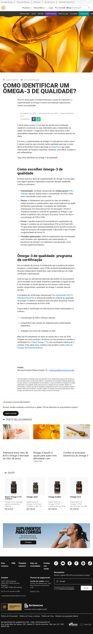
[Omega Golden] (57, 486)
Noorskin (37, 2)
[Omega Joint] (36, 486)
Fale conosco (4, 564)
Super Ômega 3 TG (40, 342)
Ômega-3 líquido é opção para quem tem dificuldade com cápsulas (45, 456)
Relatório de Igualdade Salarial (66, 616)
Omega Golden (54, 497)
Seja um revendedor (35, 564)
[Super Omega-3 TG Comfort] (14, 486)
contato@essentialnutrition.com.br (13, 596)
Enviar (86, 588)
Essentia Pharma (23, 2)
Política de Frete (48, 616)
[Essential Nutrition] (3, 7)
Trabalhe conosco (22, 564)
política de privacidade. (66, 589)
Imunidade (73, 14)
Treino (33, 14)
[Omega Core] (79, 486)
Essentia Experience (66, 2)
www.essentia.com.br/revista (62, 370)
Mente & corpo (63, 14)
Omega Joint (32, 497)
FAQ (13, 563)
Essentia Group (7, 2)
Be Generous (50, 2)
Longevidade (84, 14)
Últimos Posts (24, 14)
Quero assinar (11, 413)
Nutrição (41, 14)
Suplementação (51, 14)
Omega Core (75, 497)
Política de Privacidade (9, 616)
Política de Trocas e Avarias (29, 616)
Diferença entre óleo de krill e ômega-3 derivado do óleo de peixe (16, 455)
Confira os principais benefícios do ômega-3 (75, 454)
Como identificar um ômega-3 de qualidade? (39, 88)
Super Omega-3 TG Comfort (13, 498)
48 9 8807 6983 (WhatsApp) (11, 587)
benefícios (56, 147)
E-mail (62, 581)
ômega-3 (33, 125)
